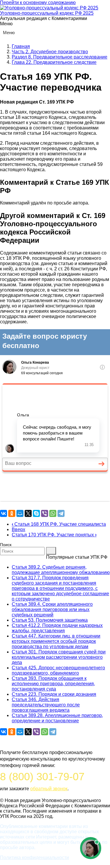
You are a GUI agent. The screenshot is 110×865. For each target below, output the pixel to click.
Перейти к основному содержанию (38, 2)
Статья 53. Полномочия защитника (50, 620)
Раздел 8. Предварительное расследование (59, 56)
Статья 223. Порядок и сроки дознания (54, 694)
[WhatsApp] (52, 513)
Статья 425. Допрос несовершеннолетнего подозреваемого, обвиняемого (58, 670)
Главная (21, 46)
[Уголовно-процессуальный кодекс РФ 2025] (49, 7)
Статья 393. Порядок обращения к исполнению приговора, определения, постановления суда (53, 683)
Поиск (5, 544)
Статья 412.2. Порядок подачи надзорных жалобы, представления (57, 628)
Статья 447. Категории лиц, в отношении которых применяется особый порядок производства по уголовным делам (56, 641)
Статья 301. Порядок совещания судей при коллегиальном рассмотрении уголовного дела (59, 657)
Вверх (18, 529)
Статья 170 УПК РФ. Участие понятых (54, 534)
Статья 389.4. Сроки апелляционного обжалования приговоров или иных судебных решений (52, 609)
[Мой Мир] (19, 513)
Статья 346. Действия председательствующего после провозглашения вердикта (46, 705)
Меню (9, 32)
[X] (28, 513)
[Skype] (36, 513)
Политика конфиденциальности (34, 857)
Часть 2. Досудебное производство (50, 51)
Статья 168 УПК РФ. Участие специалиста (59, 524)
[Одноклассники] (11, 513)
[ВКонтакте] (3, 513)
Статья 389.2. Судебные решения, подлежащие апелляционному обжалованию (61, 570)
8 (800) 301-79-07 (42, 777)
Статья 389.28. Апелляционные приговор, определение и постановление (57, 718)
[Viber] (44, 513)
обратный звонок (48, 788)
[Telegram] (61, 513)
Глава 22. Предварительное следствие (54, 62)
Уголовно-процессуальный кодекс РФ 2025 (47, 13)
